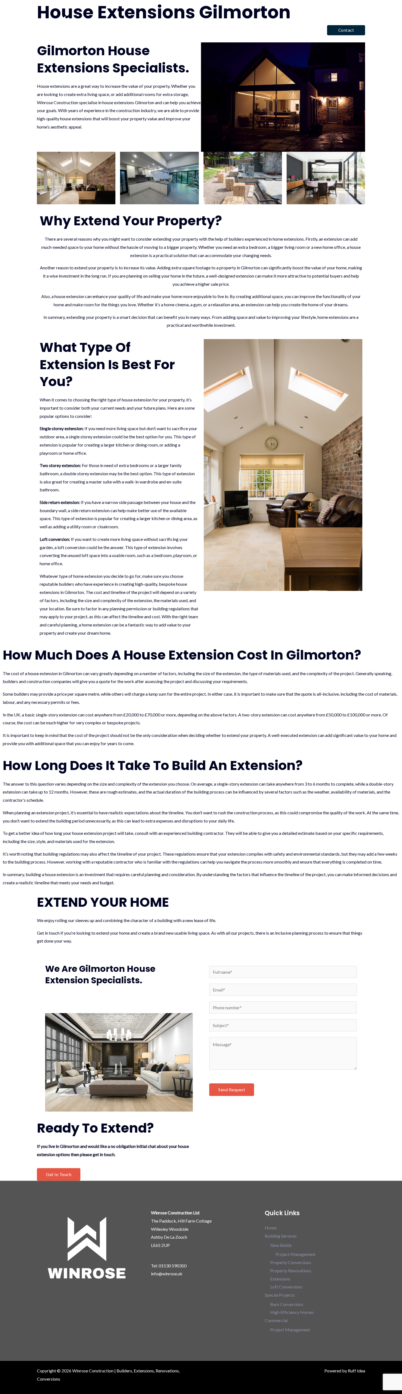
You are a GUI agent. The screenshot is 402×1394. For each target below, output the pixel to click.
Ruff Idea (356, 1370)
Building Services (214, 30)
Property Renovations (290, 1270)
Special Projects (259, 30)
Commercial (300, 30)
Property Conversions (290, 1262)
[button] (346, 30)
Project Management (296, 1254)
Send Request (231, 1089)
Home (184, 30)
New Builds (281, 1245)
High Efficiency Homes (292, 1312)
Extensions (280, 1278)
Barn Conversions (286, 1304)
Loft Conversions (286, 1286)
